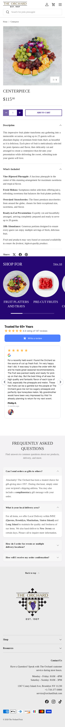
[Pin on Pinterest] (26, 255)
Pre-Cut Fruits (45, 302)
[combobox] (32, 12)
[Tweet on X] (14, 255)
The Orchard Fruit (16, 719)
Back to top (31, 573)
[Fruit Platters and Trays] (16, 284)
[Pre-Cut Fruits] (46, 284)
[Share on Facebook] (20, 255)
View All (57, 264)
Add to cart (43, 113)
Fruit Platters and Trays (16, 304)
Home (5, 22)
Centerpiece (14, 22)
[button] (53, 4)
